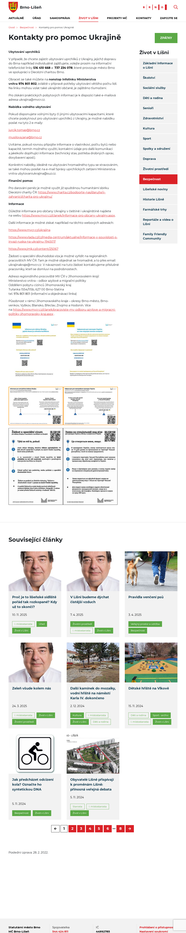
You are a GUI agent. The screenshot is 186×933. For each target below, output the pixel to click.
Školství (149, 77)
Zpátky (166, 38)
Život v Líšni (88, 18)
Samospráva (60, 18)
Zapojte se (168, 18)
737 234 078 (63, 68)
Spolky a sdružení (156, 148)
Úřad (37, 18)
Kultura (149, 128)
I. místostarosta (23, 623)
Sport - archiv (160, 715)
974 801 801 (21, 293)
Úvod (12, 27)
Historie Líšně (153, 199)
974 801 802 (27, 83)
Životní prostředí (156, 169)
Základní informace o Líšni (158, 65)
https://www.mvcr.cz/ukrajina (29, 230)
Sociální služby (154, 88)
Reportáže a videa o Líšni (158, 222)
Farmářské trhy (155, 209)
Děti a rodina (153, 98)
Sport (147, 138)
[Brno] (156, 7)
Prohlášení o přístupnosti (157, 927)
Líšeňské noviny (155, 189)
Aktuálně (16, 18)
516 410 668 (41, 68)
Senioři (148, 108)
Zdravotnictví (153, 118)
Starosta (77, 806)
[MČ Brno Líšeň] (25, 7)
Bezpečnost (27, 27)
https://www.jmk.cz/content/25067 (33, 249)
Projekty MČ (117, 18)
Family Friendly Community (155, 236)
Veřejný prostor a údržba (145, 623)
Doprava (149, 159)
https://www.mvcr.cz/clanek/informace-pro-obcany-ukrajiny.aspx (68, 215)
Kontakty (143, 18)
